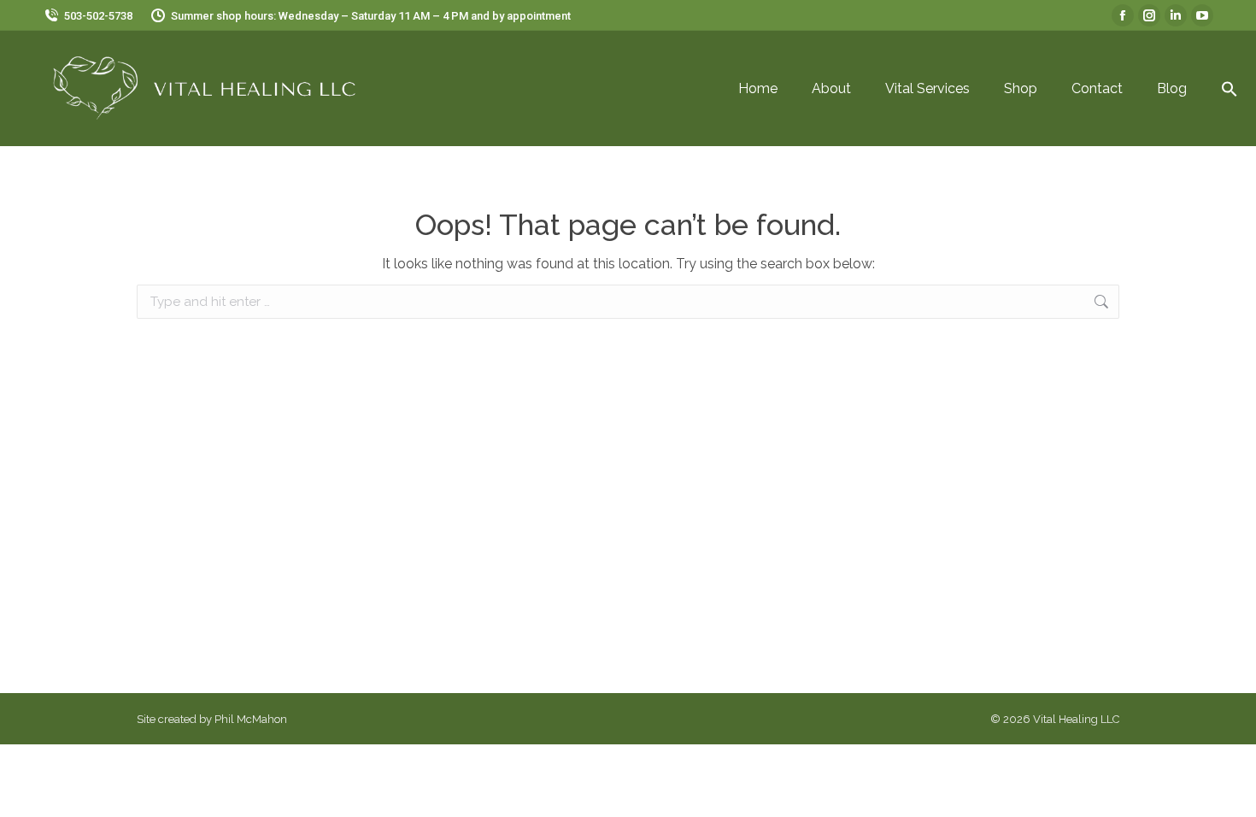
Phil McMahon (250, 719)
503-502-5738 (98, 15)
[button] (1229, 89)
